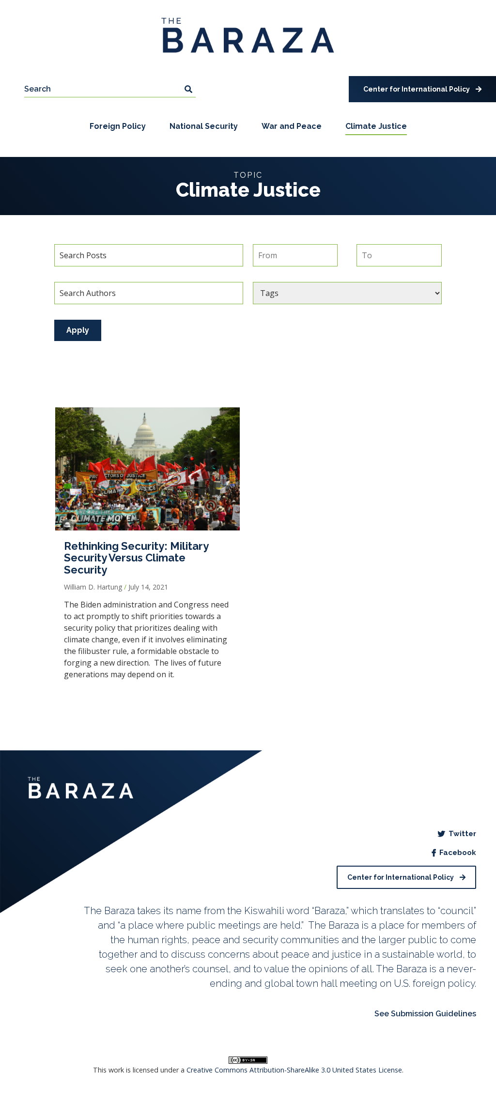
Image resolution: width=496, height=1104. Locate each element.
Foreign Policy (118, 126)
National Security (204, 126)
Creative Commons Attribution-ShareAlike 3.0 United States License (294, 1069)
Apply (77, 330)
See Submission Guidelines (425, 1013)
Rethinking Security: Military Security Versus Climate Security (136, 557)
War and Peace (292, 126)
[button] (422, 89)
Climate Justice (376, 126)
